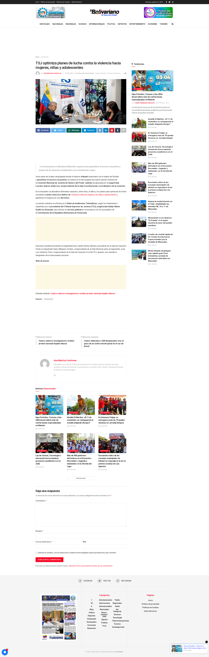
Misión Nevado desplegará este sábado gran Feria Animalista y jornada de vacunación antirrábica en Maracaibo (159, 256)
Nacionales (57, 24)
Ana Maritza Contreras (52, 73)
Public (117, 600)
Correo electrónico (44, 542)
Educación (91, 628)
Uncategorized (118, 627)
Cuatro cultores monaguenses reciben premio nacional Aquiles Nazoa (83, 293)
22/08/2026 (40, 429)
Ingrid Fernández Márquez (145, 103)
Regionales (71, 24)
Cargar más (81, 478)
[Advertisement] (104, 42)
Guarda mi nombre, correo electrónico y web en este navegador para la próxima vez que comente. (77, 553)
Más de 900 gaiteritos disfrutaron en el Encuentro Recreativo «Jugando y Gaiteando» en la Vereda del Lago (79, 461)
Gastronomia (104, 603)
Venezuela (48, 299)
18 (92, 603)
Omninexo (119, 652)
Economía (152, 24)
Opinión (104, 620)
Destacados (92, 622)
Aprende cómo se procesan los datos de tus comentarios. (91, 566)
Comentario (41, 501)
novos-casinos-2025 (104, 614)
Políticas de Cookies (63, 2)
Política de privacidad (48, 2)
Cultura (92, 613)
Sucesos (82, 24)
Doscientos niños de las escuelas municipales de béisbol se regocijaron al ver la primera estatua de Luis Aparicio (112, 461)
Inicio (37, 2)
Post (104, 626)
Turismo (164, 24)
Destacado (45, 24)
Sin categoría (117, 610)
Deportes (122, 24)
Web (84, 542)
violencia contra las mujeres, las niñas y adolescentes (93, 195)
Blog (91, 609)
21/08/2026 (153, 245)
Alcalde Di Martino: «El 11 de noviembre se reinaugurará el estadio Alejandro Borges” (80, 420)
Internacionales (97, 24)
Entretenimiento (137, 24)
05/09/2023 (69, 73)
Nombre (40, 531)
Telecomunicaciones (120, 621)
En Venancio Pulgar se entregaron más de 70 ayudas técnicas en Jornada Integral (111, 420)
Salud (117, 606)
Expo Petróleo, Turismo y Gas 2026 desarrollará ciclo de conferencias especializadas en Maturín (147, 97)
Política (111, 24)
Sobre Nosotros (76, 2)
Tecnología (117, 618)
